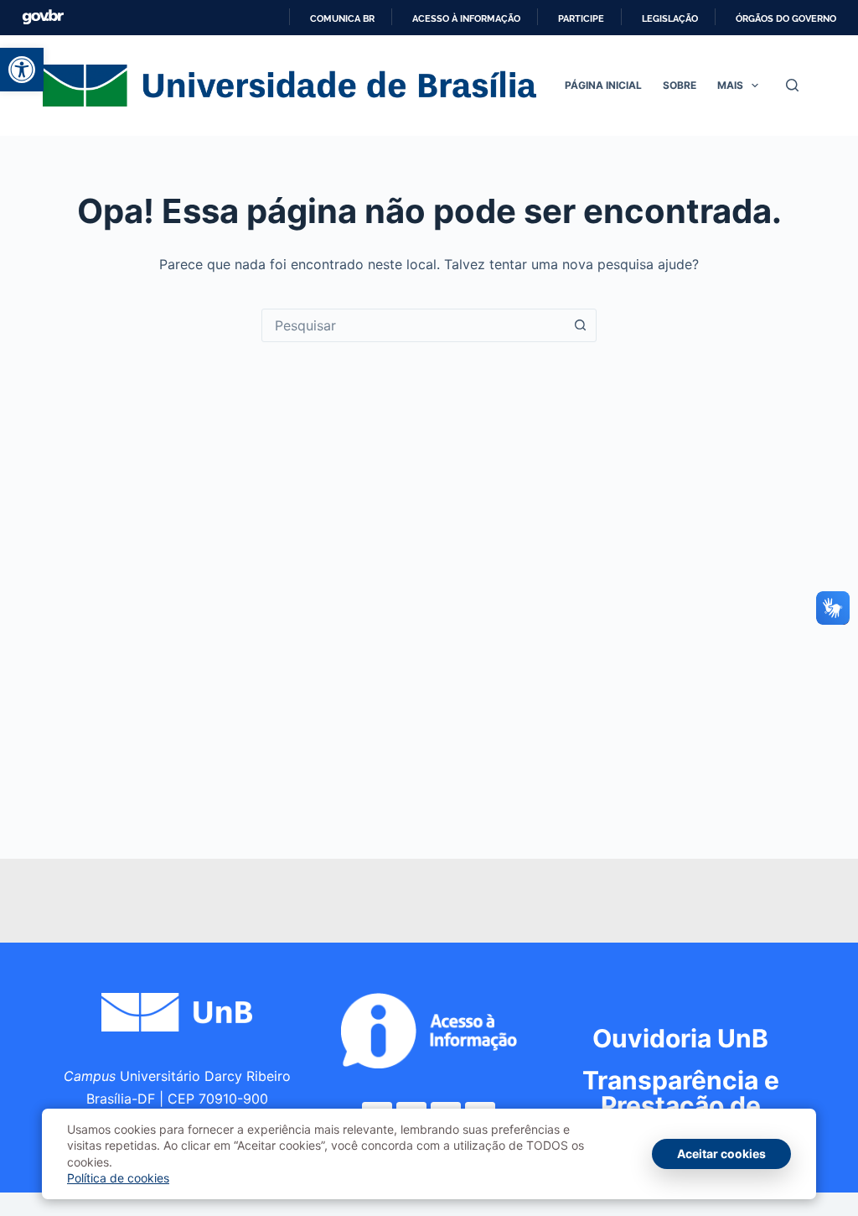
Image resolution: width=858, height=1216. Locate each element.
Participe (581, 18)
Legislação (670, 18)
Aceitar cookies (721, 1153)
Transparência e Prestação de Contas (680, 1105)
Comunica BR (342, 18)
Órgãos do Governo (786, 18)
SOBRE (679, 85)
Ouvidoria (680, 1038)
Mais (730, 85)
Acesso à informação (466, 18)
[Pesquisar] (792, 85)
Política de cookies (118, 1178)
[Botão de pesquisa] (580, 325)
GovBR (43, 17)
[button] (22, 69)
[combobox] (413, 325)
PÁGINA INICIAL (603, 85)
